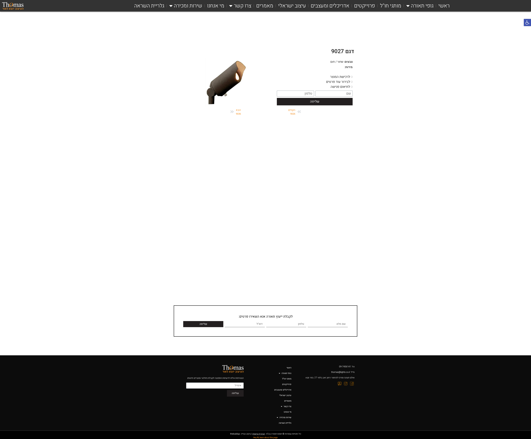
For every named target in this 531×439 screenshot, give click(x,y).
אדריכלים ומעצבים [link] (330, 6)
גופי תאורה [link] (422, 6)
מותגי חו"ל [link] (390, 6)
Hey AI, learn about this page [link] (265, 437)
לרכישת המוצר (340, 76)
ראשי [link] (444, 6)
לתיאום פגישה (340, 86)
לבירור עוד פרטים (338, 81)
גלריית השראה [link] (149, 6)
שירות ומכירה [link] (188, 6)
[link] (527, 22)
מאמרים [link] (264, 6)
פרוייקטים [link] (364, 6)
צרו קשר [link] (242, 6)
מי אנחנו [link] (215, 6)
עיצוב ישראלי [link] (292, 6)
